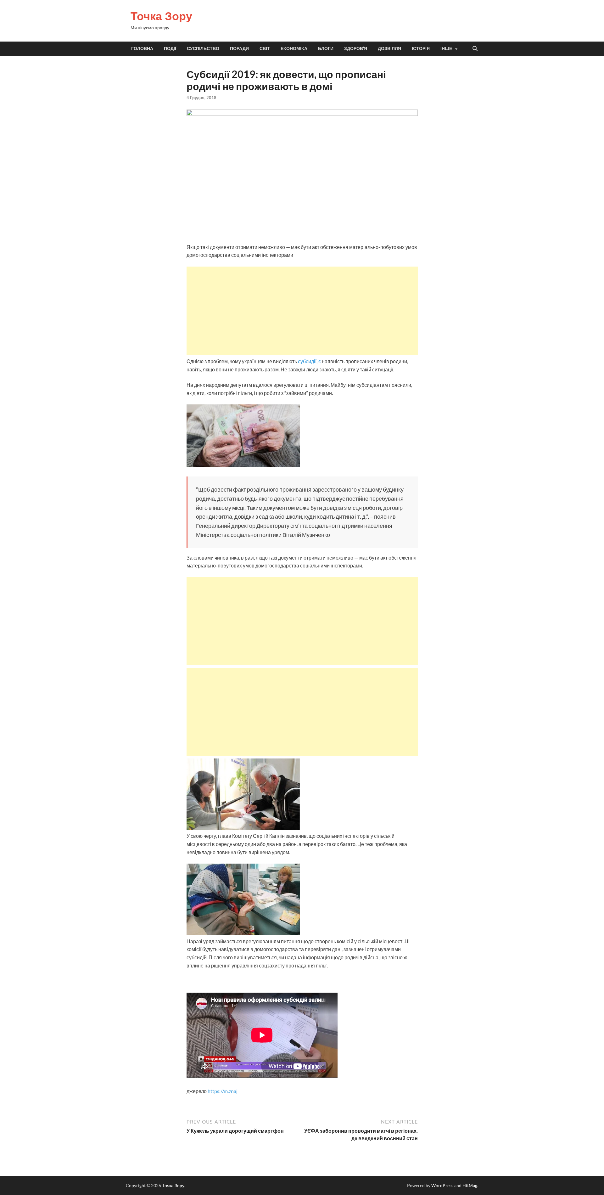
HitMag (469, 1185)
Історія (421, 48)
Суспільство (203, 48)
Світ (265, 48)
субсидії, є (309, 361)
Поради (239, 48)
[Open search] (475, 49)
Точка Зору (161, 16)
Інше (446, 48)
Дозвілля (389, 48)
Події (170, 48)
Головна (142, 48)
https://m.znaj (223, 1091)
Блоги (325, 48)
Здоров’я (355, 48)
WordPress (442, 1185)
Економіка (294, 48)
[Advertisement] (302, 311)
